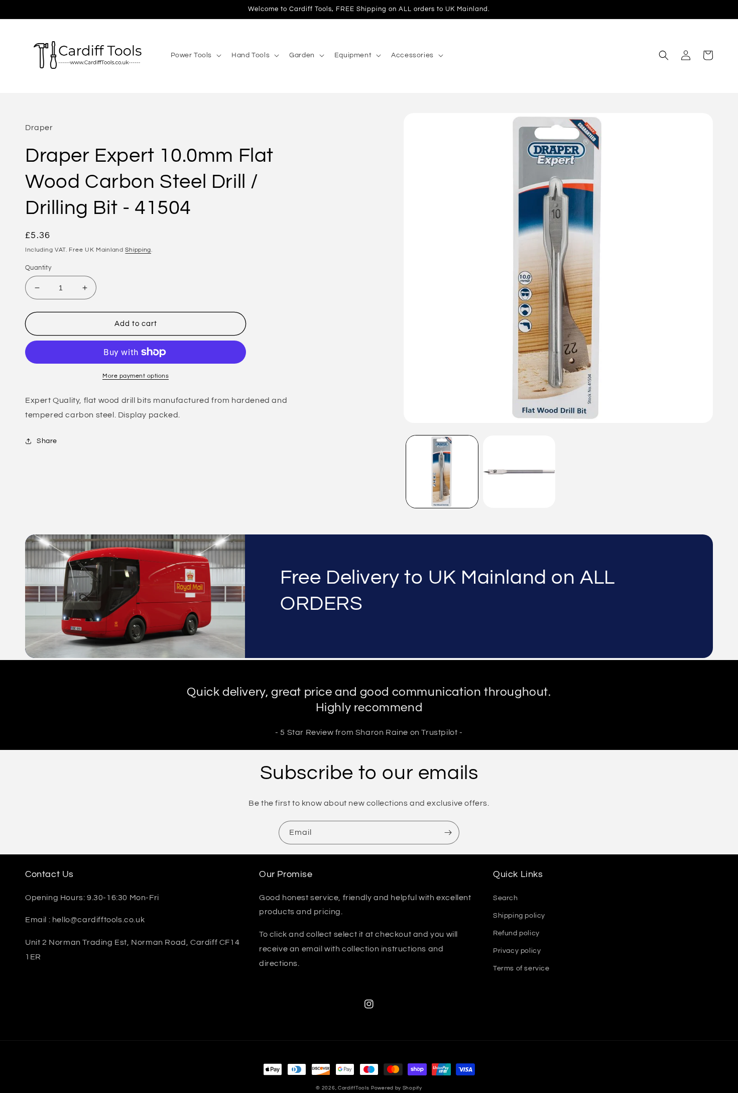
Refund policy (516, 933)
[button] (195, 55)
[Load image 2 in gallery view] (519, 471)
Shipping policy (519, 915)
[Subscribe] (448, 832)
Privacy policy (517, 950)
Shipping (138, 250)
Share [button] (47, 441)
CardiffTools (353, 1087)
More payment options (135, 376)
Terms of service (521, 968)
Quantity (38, 267)
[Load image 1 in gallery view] (442, 471)
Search (505, 898)
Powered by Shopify (396, 1087)
